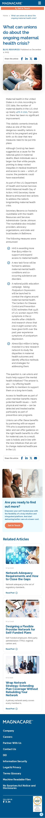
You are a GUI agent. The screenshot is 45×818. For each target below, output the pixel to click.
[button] (41, 814)
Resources (14, 50)
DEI (5, 755)
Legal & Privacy (12, 767)
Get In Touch (24, 8)
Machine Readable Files (17, 779)
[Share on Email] (35, 59)
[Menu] (40, 3)
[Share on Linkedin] (26, 59)
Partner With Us (12, 743)
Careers (7, 737)
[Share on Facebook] (21, 59)
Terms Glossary (12, 773)
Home (5, 16)
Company (8, 731)
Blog (5, 50)
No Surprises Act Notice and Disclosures (19, 786)
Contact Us (9, 749)
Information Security (15, 761)
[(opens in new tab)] (37, 804)
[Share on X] (31, 59)
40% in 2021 (21, 112)
